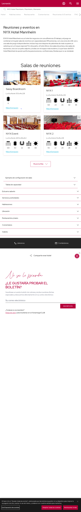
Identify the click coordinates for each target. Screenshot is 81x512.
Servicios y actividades (10, 198)
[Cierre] (79, 253)
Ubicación (6, 211)
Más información (12, 108)
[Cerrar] (77, 501)
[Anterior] (4, 77)
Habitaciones (7, 204)
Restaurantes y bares (10, 218)
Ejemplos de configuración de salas (18, 178)
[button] (63, 3)
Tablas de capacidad (13, 185)
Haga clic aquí (10, 313)
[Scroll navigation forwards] (79, 14)
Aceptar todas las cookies (52, 507)
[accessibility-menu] (77, 256)
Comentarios (7, 225)
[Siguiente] (39, 77)
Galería (5, 232)
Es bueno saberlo (8, 191)
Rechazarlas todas (70, 507)
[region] (40, 505)
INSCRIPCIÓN (68, 306)
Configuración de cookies (10, 507)
